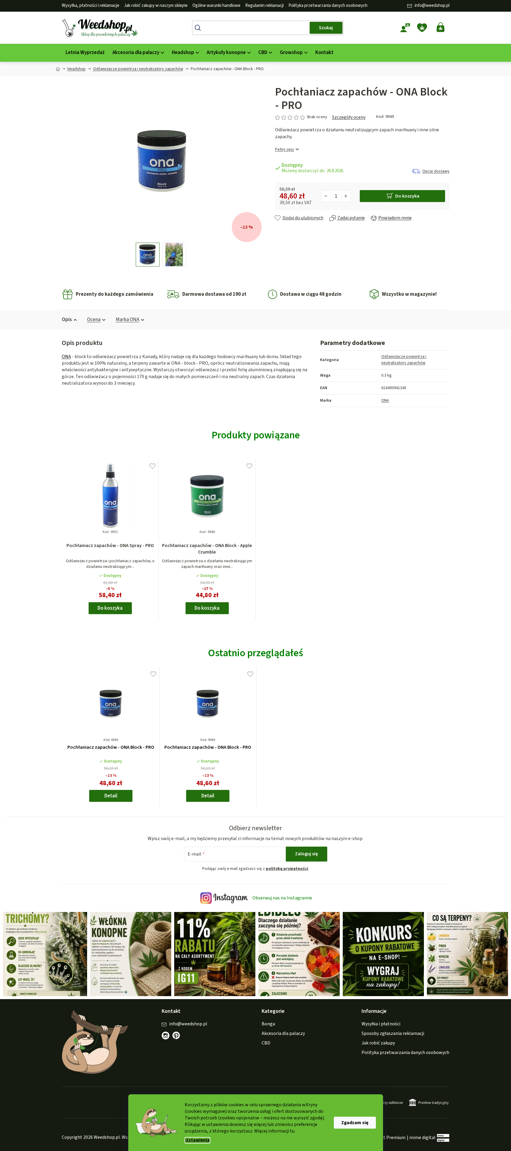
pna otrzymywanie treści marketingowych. (288, 619)
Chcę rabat (288, 599)
